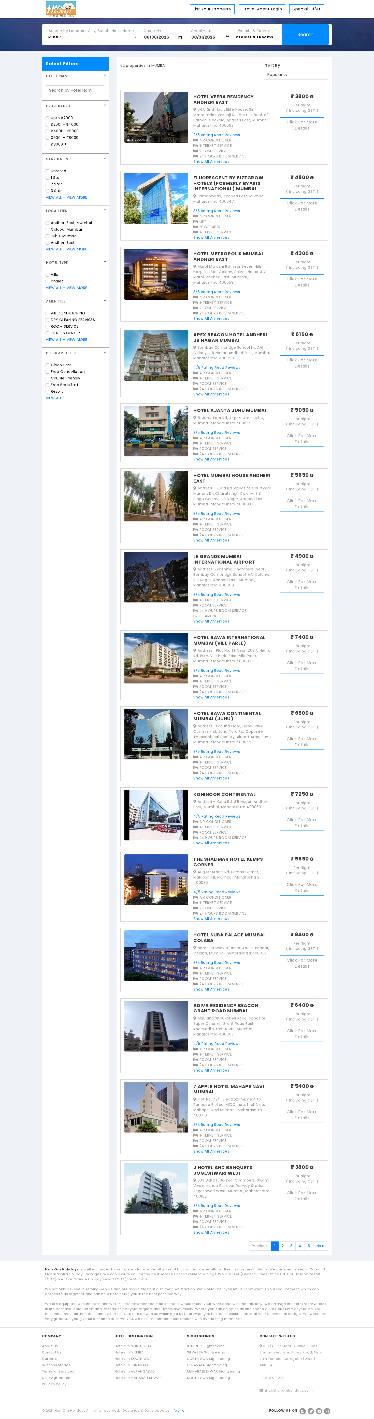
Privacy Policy (54, 1384)
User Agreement (56, 1377)
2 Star (56, 184)
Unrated (58, 170)
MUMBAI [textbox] (55, 37)
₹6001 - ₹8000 (65, 137)
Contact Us (52, 1352)
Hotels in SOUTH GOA (133, 1358)
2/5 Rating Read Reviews (216, 134)
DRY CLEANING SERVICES (73, 319)
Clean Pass (61, 365)
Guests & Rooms (254, 29)
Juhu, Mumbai (64, 235)
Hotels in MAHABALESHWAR (138, 1377)
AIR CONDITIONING (68, 313)
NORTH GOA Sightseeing (208, 1358)
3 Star (56, 190)
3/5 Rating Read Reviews (216, 210)
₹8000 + (59, 144)
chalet (57, 281)
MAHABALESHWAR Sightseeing (213, 1371)
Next (321, 1245)
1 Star (56, 177)
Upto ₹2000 (62, 117)
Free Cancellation (68, 371)
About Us (50, 1346)
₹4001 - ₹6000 (65, 131)
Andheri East (63, 242)
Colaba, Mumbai (66, 229)
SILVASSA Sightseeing (206, 1352)
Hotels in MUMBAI (129, 1352)
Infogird (178, 1410)
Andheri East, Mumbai (71, 222)
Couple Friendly (65, 378)
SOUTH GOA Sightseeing (208, 1377)
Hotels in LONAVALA (131, 1365)
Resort (57, 391)
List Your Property (212, 9)
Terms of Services (58, 1371)
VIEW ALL (54, 197)
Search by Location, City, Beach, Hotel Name (91, 29)
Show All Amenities (211, 161)
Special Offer (307, 9)
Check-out (201, 29)
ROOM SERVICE (64, 326)
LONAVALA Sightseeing (207, 1365)
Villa (55, 274)
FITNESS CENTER (65, 333)
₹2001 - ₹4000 (65, 124)
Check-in (152, 29)
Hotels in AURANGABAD (134, 1371)
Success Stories (56, 1365)
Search (305, 34)
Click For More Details (302, 125)
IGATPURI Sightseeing (206, 1346)
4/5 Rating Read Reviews (216, 367)
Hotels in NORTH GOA (133, 1346)
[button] (258, 37)
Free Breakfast (64, 384)
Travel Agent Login (262, 9)
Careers (49, 1358)
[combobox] (92, 37)
